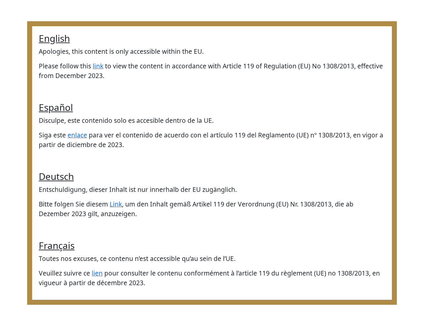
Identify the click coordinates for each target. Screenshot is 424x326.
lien (97, 273)
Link (116, 204)
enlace (77, 134)
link (98, 65)
